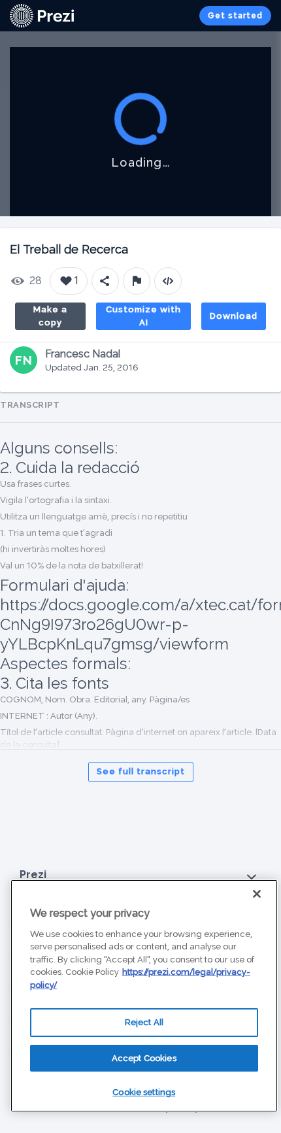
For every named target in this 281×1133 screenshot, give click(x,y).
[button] (140, 875)
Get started (235, 15)
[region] (144, 995)
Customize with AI (143, 315)
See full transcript (141, 771)
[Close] (256, 893)
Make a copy (50, 315)
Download (233, 316)
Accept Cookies (144, 1058)
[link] (42, 15)
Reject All (144, 1022)
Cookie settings (143, 1092)
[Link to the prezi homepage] (42, 14)
